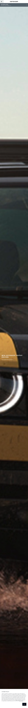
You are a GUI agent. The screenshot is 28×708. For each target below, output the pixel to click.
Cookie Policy (21, 700)
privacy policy (17, 699)
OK (24, 704)
